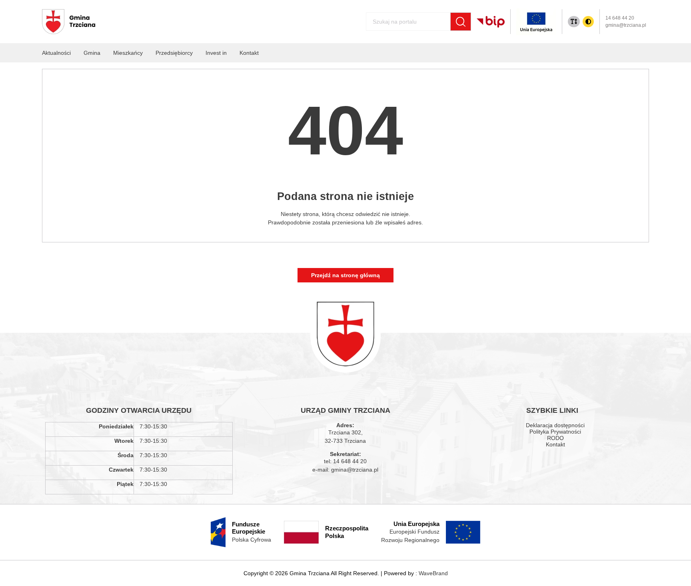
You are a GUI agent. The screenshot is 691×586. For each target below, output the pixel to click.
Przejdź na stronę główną (345, 275)
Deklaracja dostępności (555, 425)
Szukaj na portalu (382, 18)
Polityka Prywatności (555, 431)
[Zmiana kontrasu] (588, 21)
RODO (555, 438)
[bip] (491, 22)
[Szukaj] (460, 21)
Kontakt (555, 444)
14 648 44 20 (619, 18)
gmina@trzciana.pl (625, 25)
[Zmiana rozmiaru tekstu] (574, 21)
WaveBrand (433, 573)
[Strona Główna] (69, 21)
